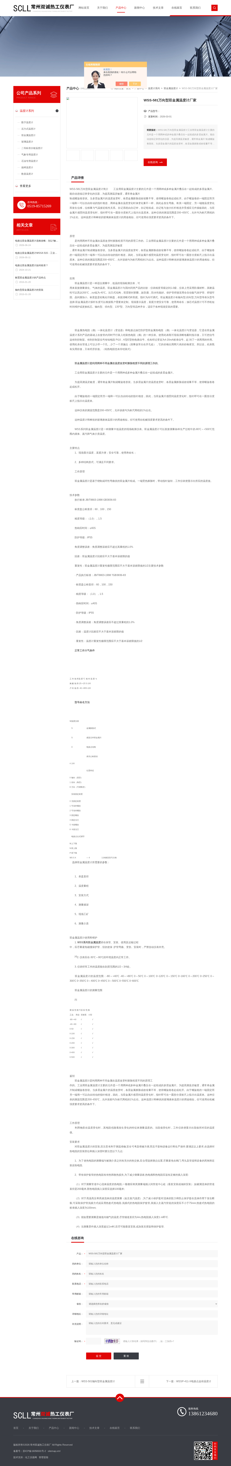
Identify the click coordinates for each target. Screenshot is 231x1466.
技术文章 (158, 7)
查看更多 (25, 186)
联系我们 (195, 7)
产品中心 (121, 7)
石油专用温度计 (29, 161)
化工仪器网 (31, 1457)
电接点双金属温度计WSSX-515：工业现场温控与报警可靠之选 (48, 253)
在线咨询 (153, 162)
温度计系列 (27, 110)
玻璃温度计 (27, 141)
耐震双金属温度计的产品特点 (30, 277)
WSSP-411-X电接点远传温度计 (193, 1381)
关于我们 (102, 7)
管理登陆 (43, 1457)
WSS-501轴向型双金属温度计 (98, 1381)
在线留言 (176, 7)
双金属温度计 (28, 135)
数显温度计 (27, 173)
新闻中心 (139, 7)
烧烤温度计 (27, 167)
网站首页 (84, 7)
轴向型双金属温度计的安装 (29, 289)
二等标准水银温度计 (32, 148)
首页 (15, 1428)
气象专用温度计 (29, 154)
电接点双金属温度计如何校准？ (31, 265)
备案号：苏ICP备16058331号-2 (29, 1451)
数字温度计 (27, 122)
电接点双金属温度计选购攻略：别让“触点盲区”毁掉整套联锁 (46, 240)
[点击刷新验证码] (112, 1341)
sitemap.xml (54, 1451)
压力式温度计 (28, 128)
